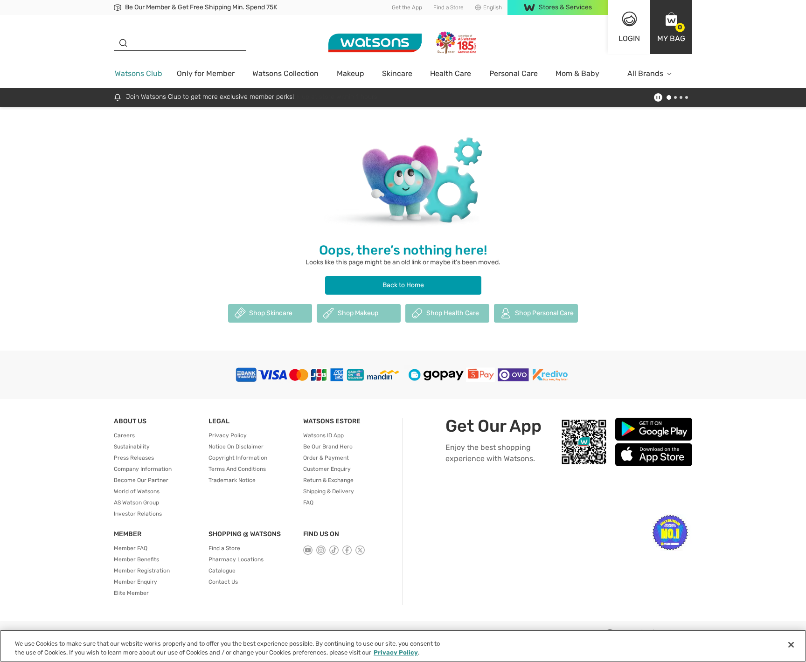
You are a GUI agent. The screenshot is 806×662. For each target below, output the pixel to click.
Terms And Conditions (237, 469)
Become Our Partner (141, 480)
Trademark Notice (232, 480)
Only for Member (206, 73)
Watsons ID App (323, 435)
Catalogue (222, 570)
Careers (124, 435)
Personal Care (513, 73)
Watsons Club (138, 73)
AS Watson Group (136, 502)
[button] (671, 27)
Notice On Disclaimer (236, 446)
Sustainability (132, 446)
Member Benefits (136, 559)
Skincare (397, 73)
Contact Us (223, 582)
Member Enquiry (135, 582)
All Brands (645, 73)
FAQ (308, 502)
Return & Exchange (328, 480)
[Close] (791, 644)
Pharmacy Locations (236, 559)
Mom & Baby (577, 73)
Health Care (450, 73)
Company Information (143, 469)
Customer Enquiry (327, 469)
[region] (403, 646)
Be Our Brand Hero (328, 446)
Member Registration (142, 570)
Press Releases (134, 458)
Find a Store (448, 7)
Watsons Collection (285, 73)
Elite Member (131, 593)
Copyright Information (237, 458)
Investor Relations (138, 513)
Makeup (350, 73)
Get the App (407, 7)
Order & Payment (326, 458)
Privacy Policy (227, 435)
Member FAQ (130, 548)
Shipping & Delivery (328, 491)
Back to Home (403, 285)
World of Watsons (137, 491)
